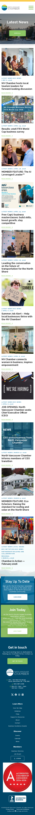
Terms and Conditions (22, 809)
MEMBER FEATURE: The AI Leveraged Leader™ (16, 173)
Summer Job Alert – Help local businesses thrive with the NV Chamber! (17, 316)
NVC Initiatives (8, 549)
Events (17, 735)
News (17, 741)
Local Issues (18, 546)
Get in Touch (17, 661)
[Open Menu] (31, 7)
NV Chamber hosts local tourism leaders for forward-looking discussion (17, 86)
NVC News (17, 78)
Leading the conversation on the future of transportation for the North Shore (17, 267)
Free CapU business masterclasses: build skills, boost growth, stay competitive (17, 219)
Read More (6, 93)
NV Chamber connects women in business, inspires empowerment (17, 362)
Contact (17, 723)
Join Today (17, 631)
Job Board (17, 754)
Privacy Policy (10, 809)
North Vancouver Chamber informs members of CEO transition (16, 458)
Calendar (17, 738)
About (18, 720)
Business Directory (17, 751)
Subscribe (17, 597)
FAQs (17, 714)
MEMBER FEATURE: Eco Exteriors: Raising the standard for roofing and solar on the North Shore (15, 505)
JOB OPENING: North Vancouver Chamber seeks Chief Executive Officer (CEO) (16, 411)
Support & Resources (17, 717)
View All (17, 33)
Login (18, 758)
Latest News (7, 78)
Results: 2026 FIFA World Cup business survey (15, 130)
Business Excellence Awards (17, 726)
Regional (6, 556)
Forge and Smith (23, 811)
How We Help (17, 708)
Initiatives (17, 711)
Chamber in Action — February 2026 (13, 562)
